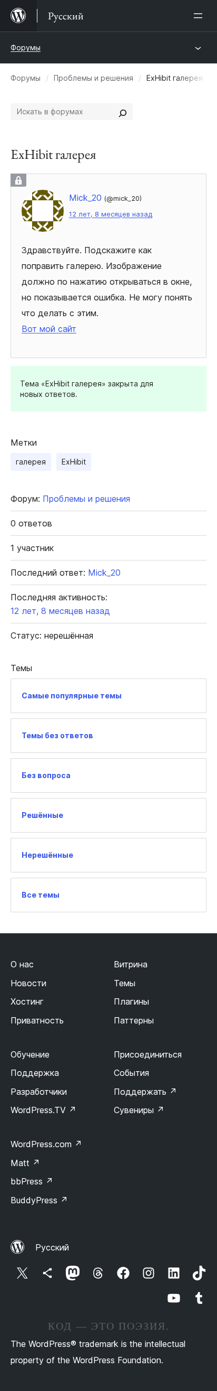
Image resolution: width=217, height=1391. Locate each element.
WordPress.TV (43, 1110)
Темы (124, 983)
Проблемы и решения (93, 77)
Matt (25, 1163)
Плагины (131, 1001)
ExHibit (74, 461)
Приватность (37, 1020)
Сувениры (139, 1110)
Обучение (30, 1054)
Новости (28, 983)
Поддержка (35, 1072)
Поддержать (145, 1091)
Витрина (130, 964)
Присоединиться (148, 1054)
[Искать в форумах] (123, 111)
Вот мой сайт (49, 329)
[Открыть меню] (200, 15)
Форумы (26, 47)
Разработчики (39, 1091)
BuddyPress (39, 1200)
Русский (52, 1247)
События (131, 1072)
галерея (31, 461)
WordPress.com (46, 1144)
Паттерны (134, 1020)
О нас (22, 964)
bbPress (32, 1181)
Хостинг (27, 1001)
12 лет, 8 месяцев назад (110, 214)
